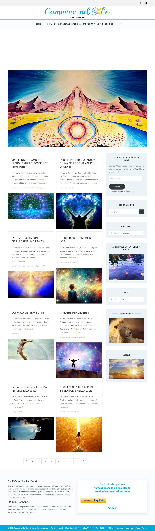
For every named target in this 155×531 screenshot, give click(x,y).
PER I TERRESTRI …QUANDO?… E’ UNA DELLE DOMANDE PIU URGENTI (78, 163)
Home (38, 24)
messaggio (33, 266)
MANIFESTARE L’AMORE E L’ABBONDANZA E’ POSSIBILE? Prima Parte (30, 163)
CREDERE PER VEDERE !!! (75, 312)
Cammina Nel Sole (21, 528)
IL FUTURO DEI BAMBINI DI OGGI (76, 239)
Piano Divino (72, 262)
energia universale (40, 188)
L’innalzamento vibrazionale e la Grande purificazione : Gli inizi (80, 24)
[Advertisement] (77, 47)
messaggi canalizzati (66, 188)
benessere (19, 188)
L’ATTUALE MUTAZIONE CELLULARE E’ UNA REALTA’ (28, 239)
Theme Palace (141, 528)
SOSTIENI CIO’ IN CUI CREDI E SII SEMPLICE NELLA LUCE (77, 389)
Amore (14, 188)
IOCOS (101, 528)
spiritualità (41, 266)
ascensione (15, 266)
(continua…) (42, 183)
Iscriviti (117, 186)
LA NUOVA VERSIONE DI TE (28, 312)
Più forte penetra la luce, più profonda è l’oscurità (29, 389)
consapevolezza (29, 188)
